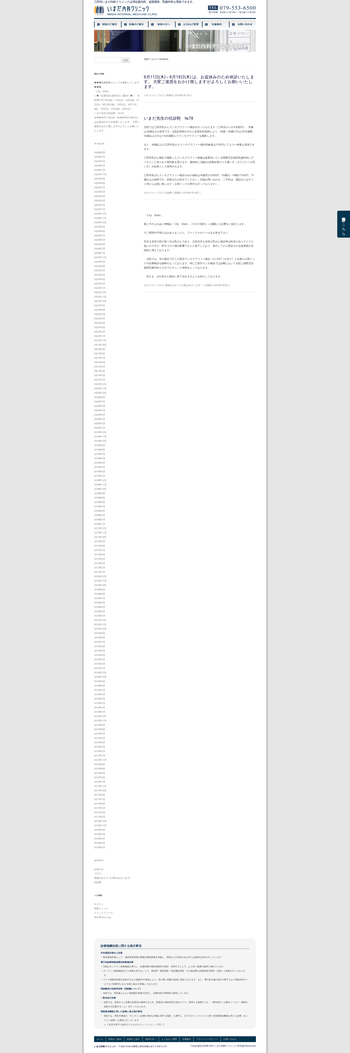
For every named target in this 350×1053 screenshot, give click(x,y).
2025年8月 (99, 183)
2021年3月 (99, 375)
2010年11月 (100, 825)
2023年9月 (99, 261)
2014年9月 (99, 681)
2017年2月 (99, 567)
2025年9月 (99, 178)
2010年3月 (99, 843)
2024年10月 (100, 222)
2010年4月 (99, 838)
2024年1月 (99, 253)
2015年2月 (99, 663)
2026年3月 (99, 165)
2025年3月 (99, 200)
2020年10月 (100, 392)
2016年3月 (99, 611)
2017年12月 (100, 528)
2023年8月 (99, 266)
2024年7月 (99, 235)
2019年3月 (99, 467)
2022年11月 (100, 296)
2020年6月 (99, 406)
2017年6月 (99, 554)
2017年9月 (99, 541)
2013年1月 (99, 755)
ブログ (160, 95)
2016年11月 (100, 580)
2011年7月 (99, 799)
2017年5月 (99, 558)
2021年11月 (100, 340)
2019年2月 (99, 471)
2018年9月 (99, 493)
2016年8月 (99, 593)
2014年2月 (99, 707)
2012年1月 (99, 781)
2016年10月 (100, 585)
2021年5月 (99, 366)
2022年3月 (99, 327)
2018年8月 (99, 497)
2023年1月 (99, 288)
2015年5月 (99, 650)
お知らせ (99, 869)
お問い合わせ (229, 1039)
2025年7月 (99, 187)
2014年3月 (99, 703)
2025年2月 (99, 204)
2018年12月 (100, 480)
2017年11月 (100, 532)
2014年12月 (100, 672)
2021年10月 (100, 344)
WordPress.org (102, 917)
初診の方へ (150, 1039)
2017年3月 (99, 563)
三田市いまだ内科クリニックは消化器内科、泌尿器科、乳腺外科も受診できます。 (144, 1)
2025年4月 (99, 196)
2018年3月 (99, 515)
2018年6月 (99, 502)
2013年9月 (99, 725)
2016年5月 (99, 607)
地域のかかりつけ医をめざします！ (184, 285)
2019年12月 (100, 432)
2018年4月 (99, 510)
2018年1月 (99, 523)
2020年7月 (99, 401)
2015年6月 (99, 646)
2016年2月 (99, 615)
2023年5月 (99, 274)
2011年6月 (99, 803)
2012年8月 (99, 768)
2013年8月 (99, 729)
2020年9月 (99, 397)
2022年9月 (99, 305)
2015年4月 (99, 655)
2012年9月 (99, 764)
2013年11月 (100, 720)
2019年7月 (99, 454)
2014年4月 (99, 698)
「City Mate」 (102, 91)
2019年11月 (100, 436)
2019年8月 (99, 449)
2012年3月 (99, 777)
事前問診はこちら (343, 224)
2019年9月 (99, 445)
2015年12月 (100, 620)
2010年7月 (99, 834)
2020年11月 (100, 388)
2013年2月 (99, 751)
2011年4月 (99, 812)
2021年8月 (99, 353)
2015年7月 (99, 641)
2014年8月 (99, 685)
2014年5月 (99, 694)
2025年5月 (99, 191)
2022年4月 (99, 322)
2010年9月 (99, 829)
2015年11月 (100, 624)
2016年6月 (99, 602)
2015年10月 (100, 628)
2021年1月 (99, 379)
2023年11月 (100, 257)
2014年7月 (99, 690)
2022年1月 (99, 336)
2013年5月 (99, 738)
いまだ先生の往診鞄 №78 (168, 118)
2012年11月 (100, 759)
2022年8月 (99, 309)
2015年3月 (99, 659)
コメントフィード (103, 912)
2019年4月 (99, 462)
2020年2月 (99, 423)
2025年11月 (100, 174)
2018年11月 (100, 484)
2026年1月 (99, 170)
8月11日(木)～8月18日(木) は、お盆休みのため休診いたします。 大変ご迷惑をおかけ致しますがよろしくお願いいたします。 (199, 81)
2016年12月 (100, 576)
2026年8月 (99, 152)
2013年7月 (99, 733)
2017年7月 (99, 550)
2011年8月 (99, 794)
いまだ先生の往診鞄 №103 (109, 113)
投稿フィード (101, 908)
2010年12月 (100, 821)
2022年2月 (99, 331)
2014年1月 (99, 711)
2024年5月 (99, 239)
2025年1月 (99, 209)
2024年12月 (100, 213)
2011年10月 (100, 790)
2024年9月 (99, 226)
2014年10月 (100, 676)
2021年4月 (99, 371)
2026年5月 (99, 161)
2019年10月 (100, 440)
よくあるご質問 (169, 1039)
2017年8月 (99, 545)
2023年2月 (99, 283)
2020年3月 (99, 419)
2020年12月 (100, 384)
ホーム (100, 1039)
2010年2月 (99, 847)
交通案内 (186, 1039)
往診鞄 (168, 192)
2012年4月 (99, 773)
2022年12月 (100, 292)
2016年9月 (99, 589)
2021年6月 (99, 362)
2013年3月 (99, 746)
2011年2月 (99, 816)
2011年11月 (100, 786)
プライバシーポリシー (207, 1039)
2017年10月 (100, 537)
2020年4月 (99, 414)
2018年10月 (100, 489)
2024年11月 (100, 218)
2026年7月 (99, 156)
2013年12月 (100, 716)
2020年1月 (99, 427)
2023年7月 (99, 270)
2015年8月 (99, 637)
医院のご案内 (115, 1039)
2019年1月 (99, 475)
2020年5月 (99, 410)
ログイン (99, 904)
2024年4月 (99, 244)
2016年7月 (99, 598)
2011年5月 (99, 808)
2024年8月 (99, 231)
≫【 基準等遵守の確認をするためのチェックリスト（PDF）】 (134, 1024)
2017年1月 (99, 572)
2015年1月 (99, 668)
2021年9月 (99, 349)
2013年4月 (99, 742)
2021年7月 (99, 357)
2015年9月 (99, 633)
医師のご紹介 (133, 1039)
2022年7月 (99, 314)
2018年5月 (99, 506)
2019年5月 (99, 458)
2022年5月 (99, 318)
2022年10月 (100, 301)
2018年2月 (99, 519)
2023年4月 (99, 279)
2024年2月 (99, 248)
